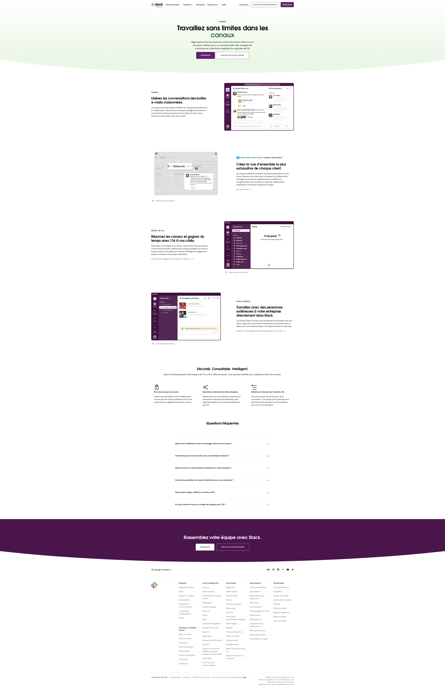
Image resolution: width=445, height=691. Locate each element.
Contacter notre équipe (265, 5)
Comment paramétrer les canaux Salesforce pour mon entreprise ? (204, 480)
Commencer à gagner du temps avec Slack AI (170, 259)
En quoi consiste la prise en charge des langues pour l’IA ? (200, 504)
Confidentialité (175, 677)
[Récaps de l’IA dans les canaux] (259, 245)
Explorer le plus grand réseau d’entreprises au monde (259, 331)
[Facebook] (278, 570)
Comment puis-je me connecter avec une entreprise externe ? (202, 455)
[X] (283, 570)
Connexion (244, 5)
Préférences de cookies (201, 677)
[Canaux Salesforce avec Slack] (186, 173)
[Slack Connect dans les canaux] (186, 316)
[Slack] (157, 4)
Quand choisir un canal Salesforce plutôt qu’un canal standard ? (203, 468)
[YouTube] (288, 570)
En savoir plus (242, 189)
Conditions (186, 677)
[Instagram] (273, 570)
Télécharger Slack (158, 677)
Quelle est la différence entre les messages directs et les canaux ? (203, 443)
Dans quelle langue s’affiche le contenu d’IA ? (195, 492)
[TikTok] (293, 570)
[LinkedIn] (268, 570)
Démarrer (287, 5)
